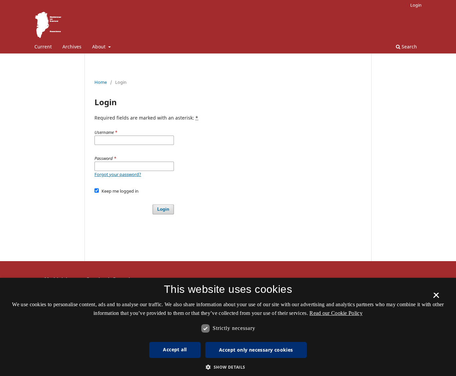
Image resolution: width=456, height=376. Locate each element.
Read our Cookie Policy (336, 313)
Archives (71, 46)
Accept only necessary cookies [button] (256, 350)
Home (100, 82)
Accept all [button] (175, 349)
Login (416, 5)
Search (408, 46)
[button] (228, 367)
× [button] (436, 297)
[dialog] (228, 327)
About (99, 46)
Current (43, 46)
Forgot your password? (117, 174)
